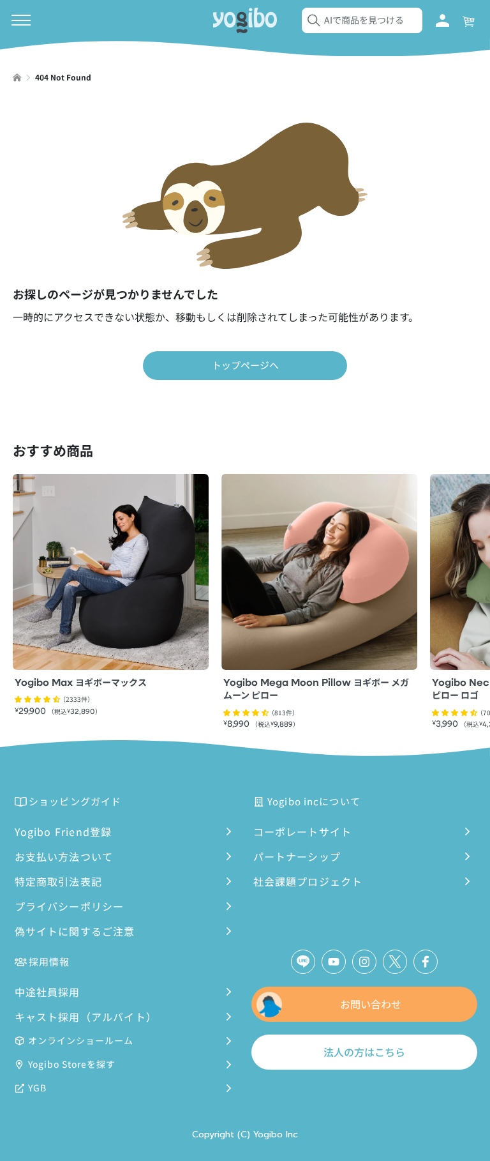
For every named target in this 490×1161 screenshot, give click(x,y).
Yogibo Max (81, 683)
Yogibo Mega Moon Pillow (316, 690)
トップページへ (245, 365)
